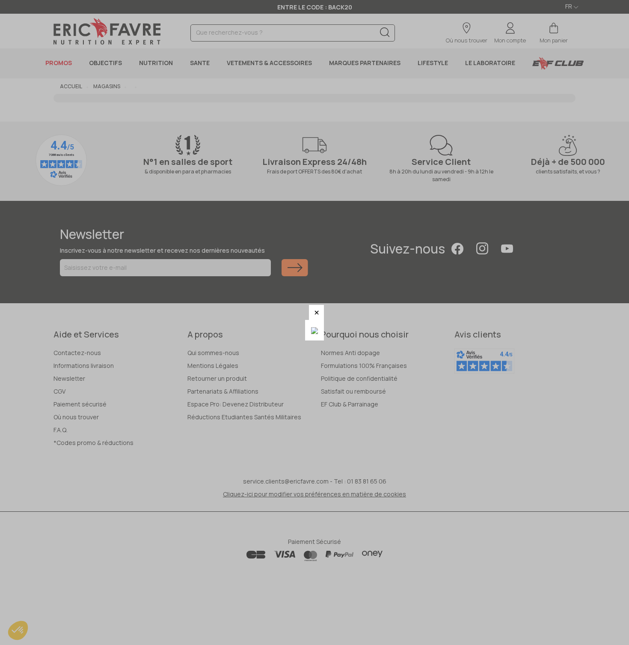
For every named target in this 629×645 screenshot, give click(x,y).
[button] (316, 312)
